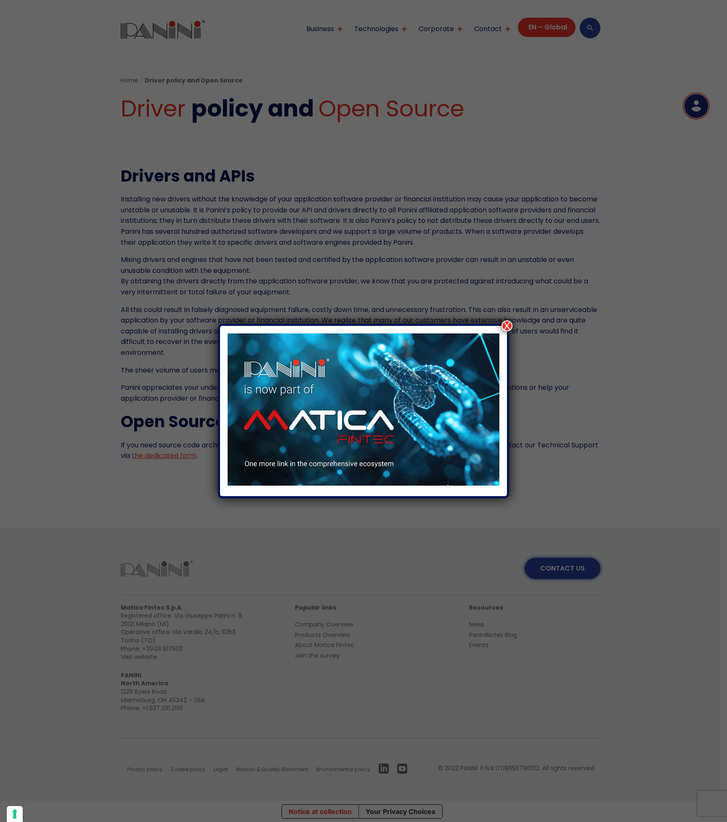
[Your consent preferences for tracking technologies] (15, 814)
